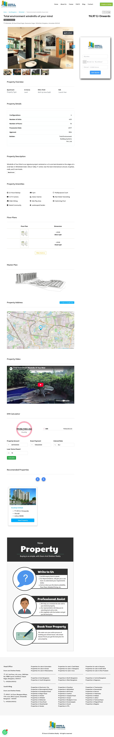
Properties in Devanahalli (94, 689)
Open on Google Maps (67, 302)
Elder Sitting (13, 201)
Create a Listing (106, 4)
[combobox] (85, 62)
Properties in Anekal (37, 695)
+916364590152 (11, 681)
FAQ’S (78, 4)
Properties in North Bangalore (67, 678)
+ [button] (9, 313)
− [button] (9, 316)
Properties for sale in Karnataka (41, 666)
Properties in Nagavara (93, 680)
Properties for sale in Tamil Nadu (68, 666)
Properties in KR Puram (65, 691)
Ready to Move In (9, 20)
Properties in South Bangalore (40, 680)
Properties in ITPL (64, 706)
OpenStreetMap (65, 348)
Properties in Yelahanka (93, 693)
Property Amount (13, 441)
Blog (83, 4)
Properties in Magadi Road (94, 702)
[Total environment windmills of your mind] (41, 327)
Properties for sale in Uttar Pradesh (97, 671)
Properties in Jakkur (92, 698)
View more (40, 253)
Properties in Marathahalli (39, 704)
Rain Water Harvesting (62, 197)
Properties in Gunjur (64, 698)
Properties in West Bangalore (67, 680)
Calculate (11, 458)
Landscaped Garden (38, 205)
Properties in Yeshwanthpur (94, 700)
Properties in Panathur (65, 687)
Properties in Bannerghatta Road (41, 689)
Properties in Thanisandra (94, 687)
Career (71, 4)
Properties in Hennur (92, 691)
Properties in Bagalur (92, 704)
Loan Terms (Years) (14, 449)
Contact (90, 4)
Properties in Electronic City (40, 687)
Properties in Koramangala (66, 702)
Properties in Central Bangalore (96, 678)
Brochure (69, 33)
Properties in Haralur (37, 706)
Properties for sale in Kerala (40, 668)
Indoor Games (36, 197)
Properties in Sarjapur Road (67, 695)
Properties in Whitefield (66, 689)
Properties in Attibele (38, 698)
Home (56, 4)
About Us (63, 4)
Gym (33, 193)
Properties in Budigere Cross (67, 700)
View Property (23, 520)
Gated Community (15, 205)
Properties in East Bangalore (40, 678)
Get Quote (95, 73)
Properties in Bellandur (38, 700)
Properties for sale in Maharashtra (42, 671)
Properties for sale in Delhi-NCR (96, 668)
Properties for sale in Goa (66, 671)
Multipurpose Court (61, 193)
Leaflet (59, 348)
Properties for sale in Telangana (68, 668)
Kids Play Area (36, 201)
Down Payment (35, 441)
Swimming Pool (60, 201)
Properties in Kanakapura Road (41, 691)
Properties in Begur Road (39, 693)
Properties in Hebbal (92, 695)
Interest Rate (58, 441)
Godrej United (17, 508)
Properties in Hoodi (64, 704)
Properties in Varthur (65, 693)
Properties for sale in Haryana (95, 666)
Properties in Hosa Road (38, 702)
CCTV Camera (13, 197)
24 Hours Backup (14, 193)
